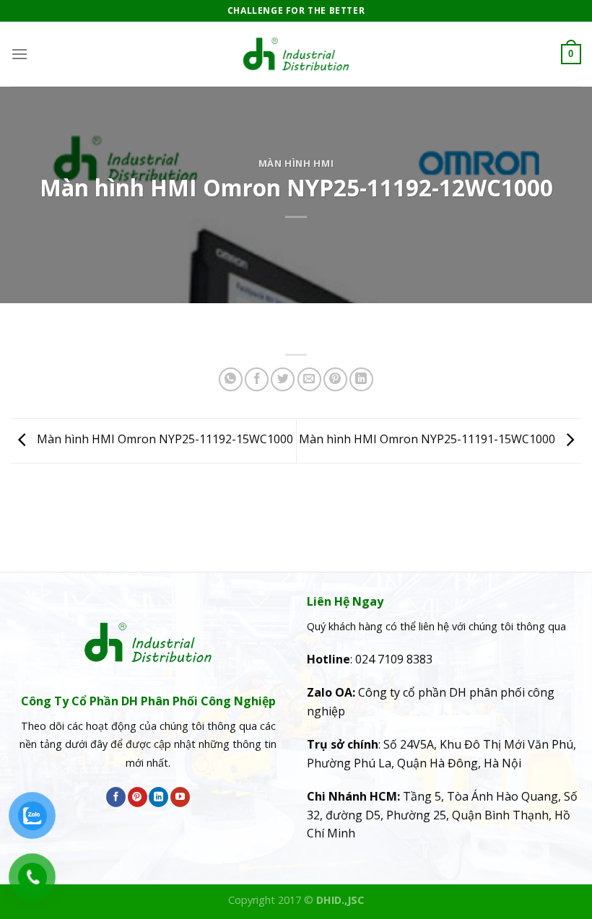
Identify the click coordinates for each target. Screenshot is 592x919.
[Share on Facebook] (257, 379)
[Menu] (19, 53)
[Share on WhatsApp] (231, 379)
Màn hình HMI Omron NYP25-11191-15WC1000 (428, 440)
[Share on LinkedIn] (361, 379)
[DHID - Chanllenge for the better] (296, 54)
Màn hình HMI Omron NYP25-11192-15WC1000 (163, 440)
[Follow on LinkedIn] (158, 797)
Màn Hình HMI (296, 163)
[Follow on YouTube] (180, 797)
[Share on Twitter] (283, 379)
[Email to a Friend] (309, 379)
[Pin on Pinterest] (335, 379)
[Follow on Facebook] (116, 797)
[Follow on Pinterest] (137, 797)
